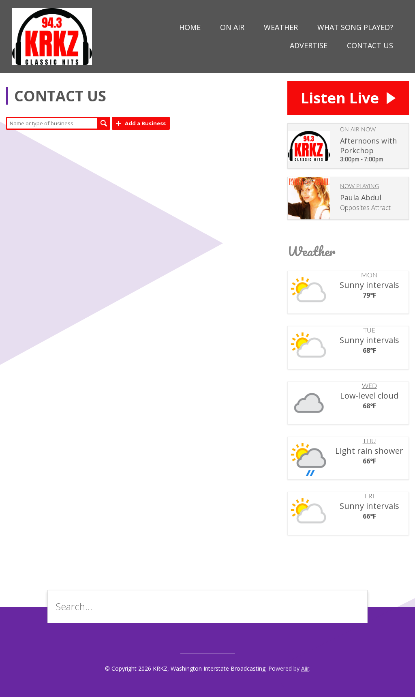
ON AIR (232, 27)
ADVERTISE (308, 45)
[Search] (355, 606)
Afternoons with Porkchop (368, 145)
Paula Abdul (360, 197)
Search (103, 123)
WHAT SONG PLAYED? (355, 27)
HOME (190, 27)
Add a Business (145, 123)
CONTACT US (370, 45)
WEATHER (281, 27)
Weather (311, 251)
